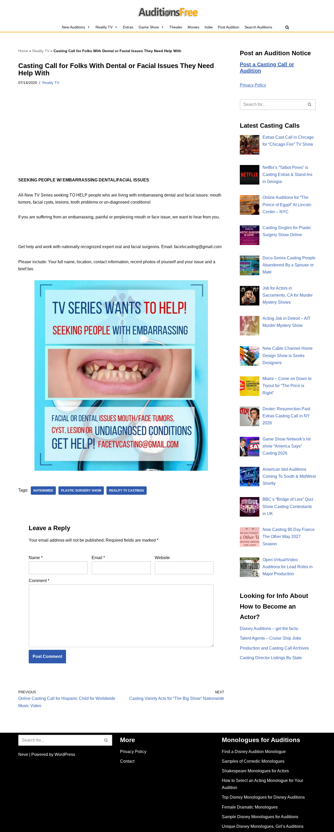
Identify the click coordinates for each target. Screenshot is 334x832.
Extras (128, 27)
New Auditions (73, 27)
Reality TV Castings (126, 490)
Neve (23, 754)
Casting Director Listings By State (271, 658)
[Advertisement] (121, 137)
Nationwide (43, 490)
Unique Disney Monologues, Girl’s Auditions (262, 826)
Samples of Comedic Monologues (253, 761)
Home (23, 51)
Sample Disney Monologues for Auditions (260, 817)
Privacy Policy (253, 85)
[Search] (287, 27)
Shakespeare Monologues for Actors (255, 771)
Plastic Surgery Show (81, 490)
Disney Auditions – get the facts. (269, 628)
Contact (127, 761)
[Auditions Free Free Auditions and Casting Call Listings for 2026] (167, 11)
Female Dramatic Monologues (250, 807)
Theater (175, 27)
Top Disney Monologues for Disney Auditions (263, 797)
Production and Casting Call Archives (274, 648)
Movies (193, 27)
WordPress (65, 754)
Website (162, 557)
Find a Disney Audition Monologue (254, 751)
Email (98, 557)
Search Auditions (258, 27)
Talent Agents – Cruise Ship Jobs (270, 638)
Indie (209, 27)
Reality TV (104, 27)
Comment (39, 580)
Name (36, 557)
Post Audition (228, 27)
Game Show (149, 27)
